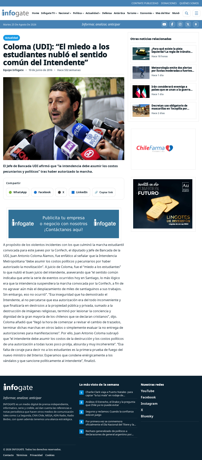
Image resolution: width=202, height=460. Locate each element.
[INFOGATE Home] (15, 13)
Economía (146, 13)
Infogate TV (48, 13)
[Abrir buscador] (187, 13)
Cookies (49, 455)
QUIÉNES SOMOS (189, 3)
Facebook (148, 397)
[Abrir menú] (196, 13)
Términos (21, 455)
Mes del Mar (163, 13)
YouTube (147, 391)
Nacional (64, 13)
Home (35, 13)
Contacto (8, 455)
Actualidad (92, 13)
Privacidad (36, 455)
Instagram (149, 403)
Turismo (132, 13)
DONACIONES (169, 3)
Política (77, 13)
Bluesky (147, 416)
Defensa (107, 13)
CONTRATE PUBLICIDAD (145, 3)
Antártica (119, 13)
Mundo (176, 13)
